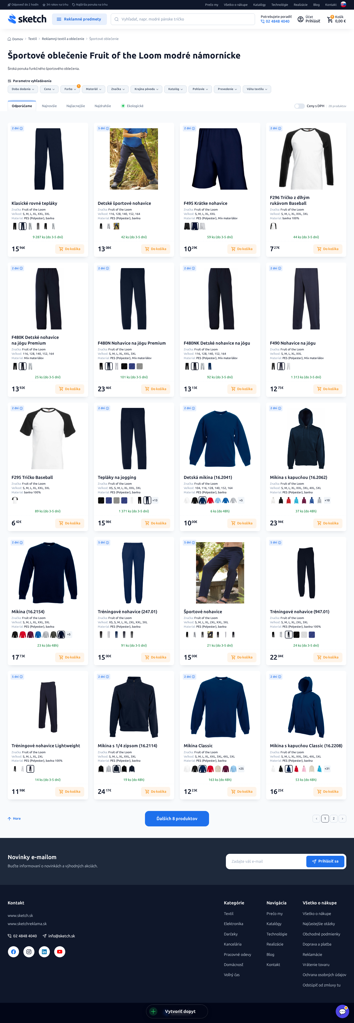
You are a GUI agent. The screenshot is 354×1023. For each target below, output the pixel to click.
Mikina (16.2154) (28, 611)
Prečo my (211, 4)
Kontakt (331, 4)
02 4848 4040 (25, 936)
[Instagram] (29, 952)
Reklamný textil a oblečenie (63, 39)
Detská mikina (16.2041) (208, 477)
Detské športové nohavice (124, 203)
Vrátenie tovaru (316, 964)
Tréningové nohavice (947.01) (299, 611)
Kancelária (233, 944)
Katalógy (259, 4)
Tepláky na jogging (117, 477)
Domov (17, 39)
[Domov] (27, 19)
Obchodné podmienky (321, 934)
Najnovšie (49, 106)
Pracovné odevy (237, 954)
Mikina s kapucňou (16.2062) (298, 477)
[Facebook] (13, 952)
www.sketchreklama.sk (27, 923)
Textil (32, 39)
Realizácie (301, 4)
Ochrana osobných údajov (324, 974)
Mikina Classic (198, 745)
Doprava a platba (317, 944)
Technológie (279, 4)
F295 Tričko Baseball (32, 477)
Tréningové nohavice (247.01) (127, 611)
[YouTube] (60, 952)
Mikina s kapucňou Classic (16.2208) (306, 745)
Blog (316, 4)
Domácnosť (233, 964)
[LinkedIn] (44, 952)
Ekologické (135, 106)
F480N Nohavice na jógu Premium (132, 343)
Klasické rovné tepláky (34, 203)
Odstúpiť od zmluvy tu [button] (322, 985)
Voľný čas (232, 974)
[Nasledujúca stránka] (342, 819)
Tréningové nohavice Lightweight (46, 745)
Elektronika (233, 923)
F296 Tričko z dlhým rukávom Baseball (290, 200)
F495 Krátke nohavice (205, 203)
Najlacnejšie (75, 106)
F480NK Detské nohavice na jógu (217, 343)
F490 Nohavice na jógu (293, 343)
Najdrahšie (103, 106)
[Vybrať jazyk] (343, 4)
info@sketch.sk (61, 936)
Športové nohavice (203, 611)
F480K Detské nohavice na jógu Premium (35, 340)
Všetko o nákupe (236, 4)
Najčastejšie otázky (319, 923)
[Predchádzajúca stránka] (316, 819)
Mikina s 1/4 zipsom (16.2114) (127, 745)
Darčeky (231, 934)
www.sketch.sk (20, 915)
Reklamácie (312, 954)
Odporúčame (22, 106)
